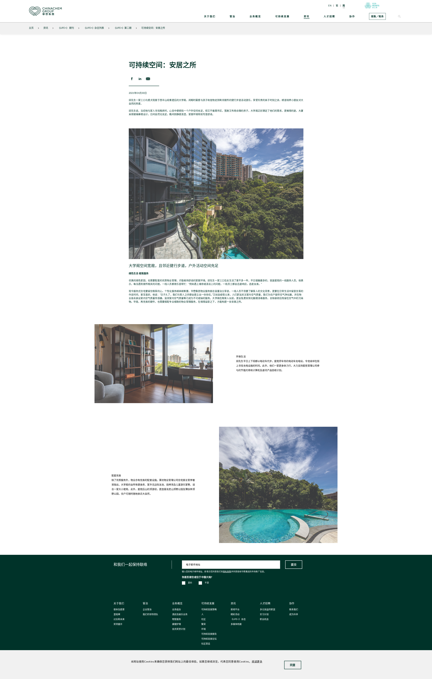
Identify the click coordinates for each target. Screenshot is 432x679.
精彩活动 (235, 614)
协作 (352, 16)
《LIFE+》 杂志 (238, 619)
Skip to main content (13, 3)
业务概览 (255, 16)
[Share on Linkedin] (140, 79)
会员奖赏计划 (178, 629)
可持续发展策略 (209, 609)
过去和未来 (119, 619)
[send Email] (148, 79)
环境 (203, 629)
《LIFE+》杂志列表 (94, 28)
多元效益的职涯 (267, 609)
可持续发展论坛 (209, 639)
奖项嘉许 (118, 624)
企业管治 (147, 609)
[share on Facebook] (132, 79)
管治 (232, 16)
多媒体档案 (236, 624)
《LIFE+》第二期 (123, 28)
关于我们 (209, 16)
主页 (31, 28)
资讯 (306, 16)
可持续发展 (282, 16)
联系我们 (293, 609)
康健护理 (176, 624)
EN (330, 5)
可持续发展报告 (209, 634)
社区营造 (205, 644)
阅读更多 (257, 661)
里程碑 (117, 614)
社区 (203, 619)
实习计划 (264, 614)
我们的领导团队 (150, 614)
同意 (292, 665)
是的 (190, 583)
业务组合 (176, 609)
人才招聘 (329, 16)
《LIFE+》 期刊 (66, 28)
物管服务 (176, 619)
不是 (207, 583)
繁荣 (203, 624)
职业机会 (264, 619)
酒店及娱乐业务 (179, 614)
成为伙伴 (293, 614)
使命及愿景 (119, 609)
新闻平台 (235, 609)
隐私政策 (227, 572)
